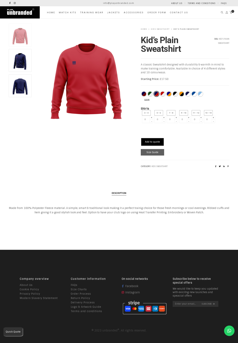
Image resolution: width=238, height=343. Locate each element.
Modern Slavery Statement (39, 298)
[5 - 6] (159, 113)
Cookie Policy (29, 289)
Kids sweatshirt (160, 29)
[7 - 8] (172, 113)
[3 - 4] (147, 113)
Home (144, 29)
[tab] (119, 193)
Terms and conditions (86, 311)
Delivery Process (83, 302)
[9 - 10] (184, 113)
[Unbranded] (20, 16)
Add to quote (152, 141)
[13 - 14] (209, 113)
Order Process (81, 294)
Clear (146, 99)
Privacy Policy (30, 294)
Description (119, 193)
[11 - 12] (197, 113)
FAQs (74, 285)
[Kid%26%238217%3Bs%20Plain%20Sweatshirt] (216, 166)
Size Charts (79, 289)
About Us (26, 285)
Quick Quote (13, 331)
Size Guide (152, 152)
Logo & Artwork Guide (86, 307)
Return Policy (80, 298)
